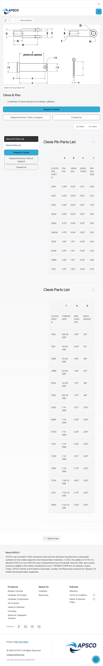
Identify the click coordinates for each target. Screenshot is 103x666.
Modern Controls (15, 591)
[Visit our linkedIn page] (25, 626)
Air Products (13, 603)
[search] (99, 4)
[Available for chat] (95, 659)
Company (43, 591)
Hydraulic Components (18, 599)
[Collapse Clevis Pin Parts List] (93, 141)
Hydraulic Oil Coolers (17, 595)
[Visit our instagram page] (39, 626)
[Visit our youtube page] (32, 626)
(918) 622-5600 (21, 642)
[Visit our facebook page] (18, 626)
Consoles (12, 611)
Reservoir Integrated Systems (17, 616)
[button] (71, 142)
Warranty (73, 591)
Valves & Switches (16, 607)
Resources (43, 595)
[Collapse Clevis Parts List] (93, 289)
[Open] (99, 11)
